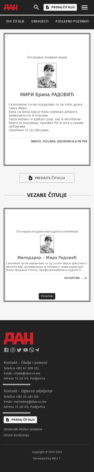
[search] (36, 7)
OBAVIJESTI (40, 21)
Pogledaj (47, 296)
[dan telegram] (37, 351)
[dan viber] (31, 351)
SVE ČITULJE (15, 21)
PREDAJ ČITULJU (63, 7)
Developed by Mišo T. (47, 458)
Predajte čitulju (50, 178)
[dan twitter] (19, 351)
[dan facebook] (7, 351)
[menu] (84, 7)
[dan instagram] (13, 351)
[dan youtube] (26, 351)
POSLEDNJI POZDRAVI (72, 21)
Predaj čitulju (23, 419)
